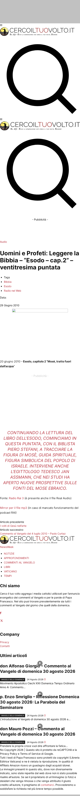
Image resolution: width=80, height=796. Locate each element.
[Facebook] (0, 613)
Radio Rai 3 (16, 498)
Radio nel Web (12, 290)
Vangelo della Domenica (12, 680)
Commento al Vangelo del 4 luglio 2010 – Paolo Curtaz (33, 533)
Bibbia (8, 281)
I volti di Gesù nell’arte (13, 525)
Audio (3, 241)
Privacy (4, 642)
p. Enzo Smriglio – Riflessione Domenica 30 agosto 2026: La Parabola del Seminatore (39, 702)
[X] (1, 620)
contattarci (47, 784)
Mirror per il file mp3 (13, 508)
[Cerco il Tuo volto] (37, 35)
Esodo (7, 286)
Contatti (5, 646)
